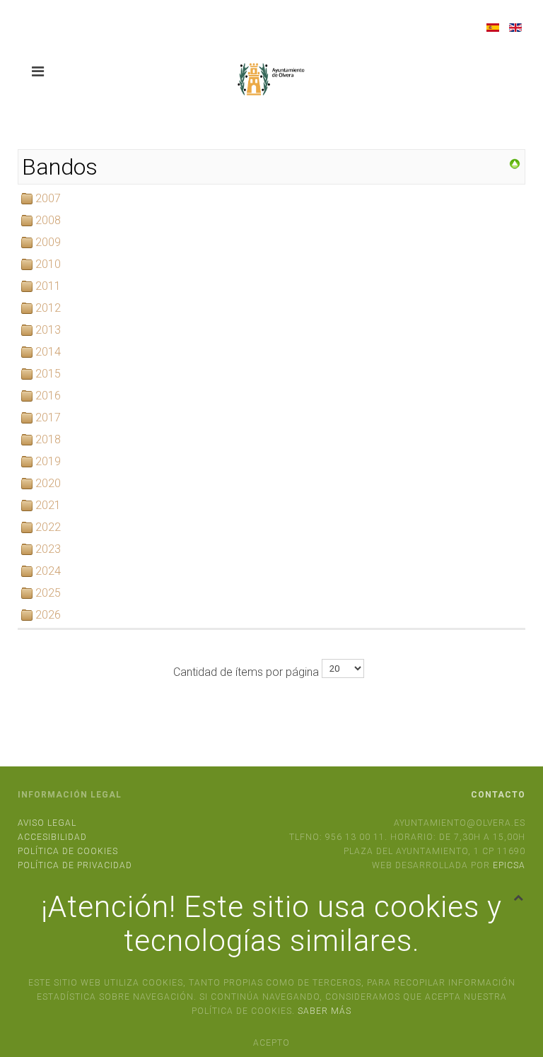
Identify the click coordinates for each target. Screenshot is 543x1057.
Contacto (498, 795)
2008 (48, 220)
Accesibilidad (52, 837)
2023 (48, 549)
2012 (48, 308)
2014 (48, 351)
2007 (48, 198)
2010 (48, 264)
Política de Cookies (68, 851)
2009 (48, 242)
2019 (48, 461)
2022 (48, 527)
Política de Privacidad (75, 865)
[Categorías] (514, 163)
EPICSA (509, 865)
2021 (48, 505)
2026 (48, 614)
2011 (48, 286)
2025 (48, 593)
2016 (48, 395)
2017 (48, 417)
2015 (48, 373)
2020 (48, 483)
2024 (48, 571)
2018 (48, 439)
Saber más (324, 1011)
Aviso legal (47, 823)
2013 (48, 330)
